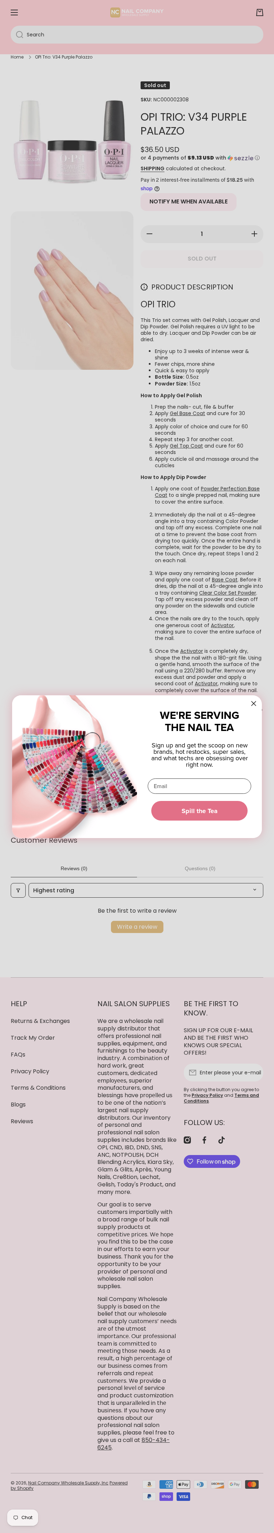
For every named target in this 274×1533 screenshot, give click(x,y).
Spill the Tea (200, 811)
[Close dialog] (253, 703)
